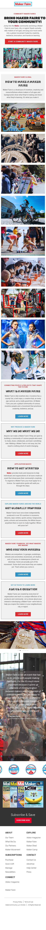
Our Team (9, 837)
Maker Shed (32, 845)
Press (29, 872)
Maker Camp (32, 849)
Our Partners (10, 845)
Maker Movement (12, 849)
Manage (8, 868)
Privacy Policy (17, 902)
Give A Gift (9, 864)
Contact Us (31, 860)
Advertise (30, 864)
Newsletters (10, 872)
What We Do (10, 841)
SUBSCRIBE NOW (23, 820)
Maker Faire (31, 841)
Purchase (9, 860)
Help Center (31, 868)
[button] (2, 635)
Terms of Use (28, 902)
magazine (33, 837)
